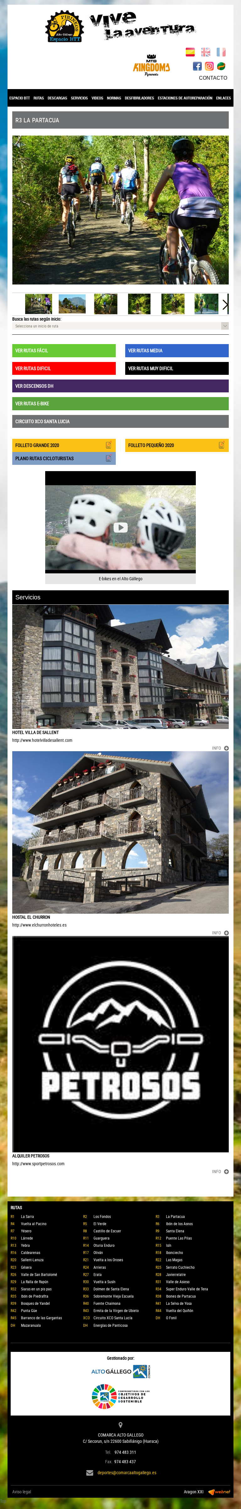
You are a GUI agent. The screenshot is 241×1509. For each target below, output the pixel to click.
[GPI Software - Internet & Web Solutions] (219, 1491)
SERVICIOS (79, 98)
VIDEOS (97, 98)
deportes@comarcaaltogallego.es (127, 1472)
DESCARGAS (57, 98)
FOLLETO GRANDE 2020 (37, 445)
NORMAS (114, 98)
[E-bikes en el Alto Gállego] (120, 527)
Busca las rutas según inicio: (36, 319)
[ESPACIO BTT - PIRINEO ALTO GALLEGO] (120, 26)
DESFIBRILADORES (139, 98)
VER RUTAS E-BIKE (32, 403)
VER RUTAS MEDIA (145, 350)
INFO (216, 748)
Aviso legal (21, 1492)
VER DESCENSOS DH (34, 386)
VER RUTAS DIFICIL (33, 368)
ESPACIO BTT (19, 98)
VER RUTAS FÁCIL (31, 350)
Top (3, 1501)
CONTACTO (213, 78)
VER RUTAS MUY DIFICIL (150, 368)
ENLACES (223, 98)
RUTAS (39, 98)
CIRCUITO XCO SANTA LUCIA (42, 421)
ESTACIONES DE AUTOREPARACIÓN (185, 98)
